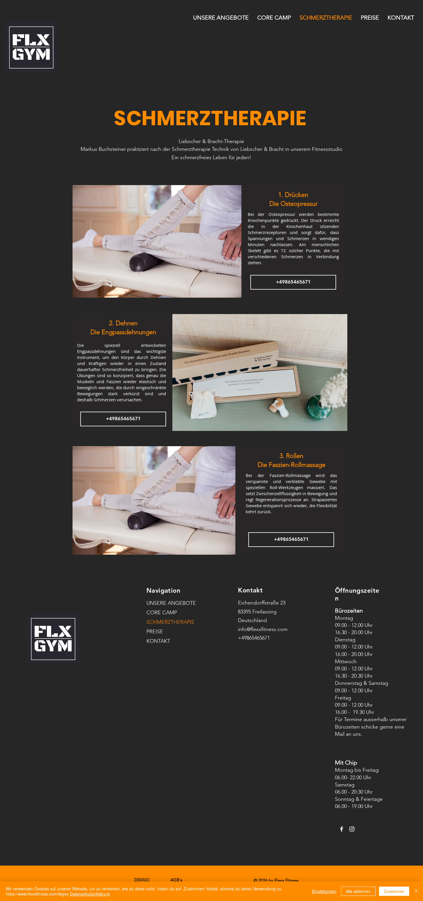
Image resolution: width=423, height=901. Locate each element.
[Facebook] (341, 829)
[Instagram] (351, 829)
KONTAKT (158, 641)
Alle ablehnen (358, 891)
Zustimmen (394, 891)
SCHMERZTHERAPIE (163, 622)
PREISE (154, 631)
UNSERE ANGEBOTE (163, 603)
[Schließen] (416, 891)
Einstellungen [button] (324, 891)
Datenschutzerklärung (90, 894)
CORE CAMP (161, 612)
